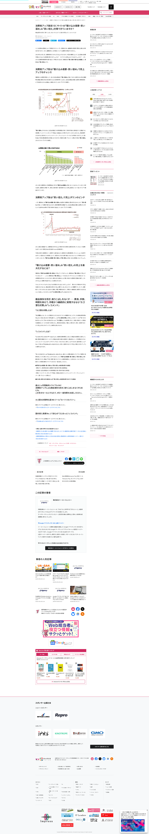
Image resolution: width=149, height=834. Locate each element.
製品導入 (73, 2)
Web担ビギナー (58, 7)
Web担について (91, 7)
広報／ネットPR (39, 797)
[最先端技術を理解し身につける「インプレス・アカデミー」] (107, 821)
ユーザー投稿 (45, 20)
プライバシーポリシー (43, 768)
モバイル (64, 797)
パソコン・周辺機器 (79, 654)
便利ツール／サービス (81, 792)
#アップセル (55, 443)
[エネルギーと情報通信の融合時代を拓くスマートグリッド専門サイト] (94, 816)
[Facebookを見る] (96, 758)
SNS (58, 16)
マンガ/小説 (93, 789)
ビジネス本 (54, 654)
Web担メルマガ (69, 7)
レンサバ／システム (66, 795)
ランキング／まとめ (80, 795)
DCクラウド (93, 1)
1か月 (109, 94)
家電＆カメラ (67, 654)
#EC (50, 443)
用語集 (107, 792)
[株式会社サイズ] (79, 733)
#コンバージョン (53, 445)
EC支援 (94, 2)
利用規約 (98, 766)
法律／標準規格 (39, 795)
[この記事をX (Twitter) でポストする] (70, 459)
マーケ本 (42, 654)
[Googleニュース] (78, 614)
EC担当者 (63, 2)
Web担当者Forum (43, 7)
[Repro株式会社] (61, 715)
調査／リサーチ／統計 (98, 16)
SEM (50, 800)
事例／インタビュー (95, 784)
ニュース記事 (109, 787)
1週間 (101, 94)
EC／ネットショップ (53, 797)
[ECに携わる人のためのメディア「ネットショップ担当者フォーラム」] (107, 816)
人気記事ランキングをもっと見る (103, 162)
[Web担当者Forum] (43, 760)
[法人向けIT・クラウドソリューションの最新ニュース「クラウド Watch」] (67, 816)
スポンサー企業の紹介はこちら (102, 746)
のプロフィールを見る (61, 548)
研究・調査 (99, 1)
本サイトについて (43, 766)
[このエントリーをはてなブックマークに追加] (74, 459)
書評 (91, 787)
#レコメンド (61, 445)
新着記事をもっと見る (103, 81)
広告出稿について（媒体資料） (64, 766)
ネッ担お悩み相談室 (59, 613)
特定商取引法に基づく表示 (64, 768)
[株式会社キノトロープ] (61, 733)
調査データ (78, 787)
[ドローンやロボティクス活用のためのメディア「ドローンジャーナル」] (94, 821)
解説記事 (108, 784)
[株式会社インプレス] (46, 818)
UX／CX (51, 795)
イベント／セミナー (95, 792)
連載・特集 (77, 7)
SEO (37, 16)
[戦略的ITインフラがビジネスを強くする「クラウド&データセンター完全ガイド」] (67, 811)
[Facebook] (78, 609)
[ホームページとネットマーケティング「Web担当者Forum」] (94, 811)
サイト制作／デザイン (81, 16)
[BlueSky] (73, 614)
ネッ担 (52, 613)
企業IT (81, 1)
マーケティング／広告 (46, 16)
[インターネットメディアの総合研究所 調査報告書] (107, 811)
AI (53, 16)
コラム (77, 789)
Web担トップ (38, 20)
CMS (89, 16)
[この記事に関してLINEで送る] (81, 459)
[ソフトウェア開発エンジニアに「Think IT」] (81, 811)
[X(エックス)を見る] (100, 758)
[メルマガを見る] (92, 758)
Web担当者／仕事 (110, 16)
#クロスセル (73, 443)
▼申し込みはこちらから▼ (127, 818)
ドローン (86, 2)
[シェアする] (66, 459)
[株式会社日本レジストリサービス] (43, 733)
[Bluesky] (104, 758)
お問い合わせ (80, 766)
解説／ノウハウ (79, 784)
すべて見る (103, 436)
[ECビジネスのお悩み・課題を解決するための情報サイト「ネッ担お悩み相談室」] (67, 826)
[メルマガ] (73, 609)
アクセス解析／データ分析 (67, 16)
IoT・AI (89, 1)
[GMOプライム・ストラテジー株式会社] (97, 733)
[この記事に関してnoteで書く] (77, 459)
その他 (63, 800)
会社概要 (79, 768)
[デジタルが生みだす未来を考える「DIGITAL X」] (81, 821)
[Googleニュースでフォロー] (107, 758)
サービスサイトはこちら (48, 407)
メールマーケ (39, 800)
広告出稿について (101, 7)
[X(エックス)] (82, 609)
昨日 (94, 94)
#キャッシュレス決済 (64, 443)
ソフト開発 (85, 1)
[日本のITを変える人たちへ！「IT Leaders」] (81, 816)
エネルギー (82, 2)
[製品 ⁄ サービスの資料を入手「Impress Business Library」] (67, 821)
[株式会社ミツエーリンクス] (43, 715)
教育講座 (90, 2)
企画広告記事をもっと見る (103, 285)
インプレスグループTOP (101, 768)
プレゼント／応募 (110, 789)
